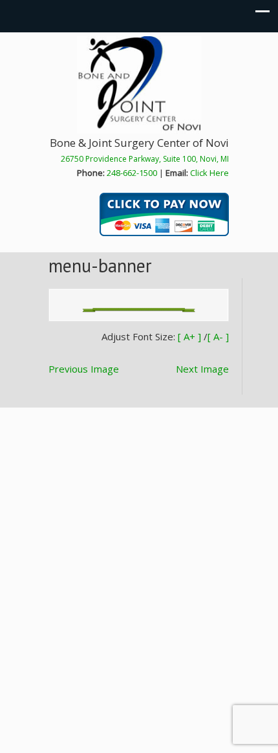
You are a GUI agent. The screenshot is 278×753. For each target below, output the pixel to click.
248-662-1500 (132, 173)
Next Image (202, 368)
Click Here (209, 173)
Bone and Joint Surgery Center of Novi (139, 84)
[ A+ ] (191, 336)
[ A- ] (218, 336)
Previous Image (83, 368)
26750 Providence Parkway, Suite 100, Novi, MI (145, 158)
